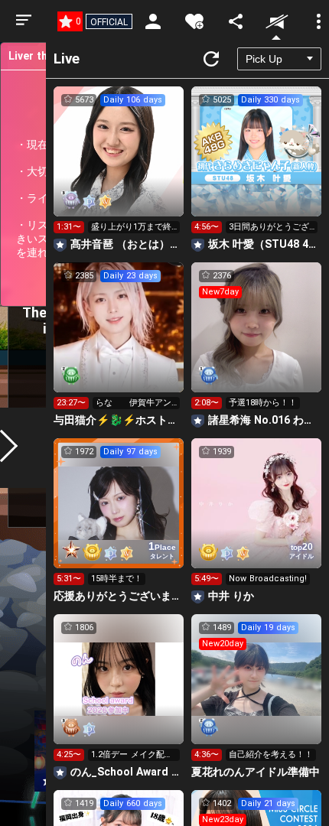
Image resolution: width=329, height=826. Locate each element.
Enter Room (119, 165)
